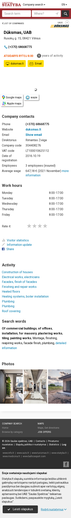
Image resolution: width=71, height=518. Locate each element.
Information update (19, 245)
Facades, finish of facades (19, 282)
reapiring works (12, 343)
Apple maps (14, 103)
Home (5, 427)
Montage (38, 338)
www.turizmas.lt (40, 453)
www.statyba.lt (59, 453)
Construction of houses (17, 272)
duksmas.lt (17, 63)
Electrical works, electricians (21, 277)
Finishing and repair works (19, 287)
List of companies (14, 23)
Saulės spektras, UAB (21, 441)
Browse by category (12, 432)
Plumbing (8, 301)
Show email (34, 135)
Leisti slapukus (22, 509)
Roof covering (11, 311)
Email (38, 63)
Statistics (54, 444)
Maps (41, 423)
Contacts (40, 441)
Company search (33, 4)
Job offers (44, 432)
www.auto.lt (23, 453)
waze (34, 97)
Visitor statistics (18, 240)
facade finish (32, 343)
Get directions (51, 427)
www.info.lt (8, 453)
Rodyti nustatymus (52, 509)
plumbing (48, 343)
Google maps (14, 97)
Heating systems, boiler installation (25, 296)
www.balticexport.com (34, 456)
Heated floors (11, 291)
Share (10, 249)
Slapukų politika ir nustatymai (31, 444)
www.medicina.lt (11, 456)
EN (64, 4)
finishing (51, 338)
